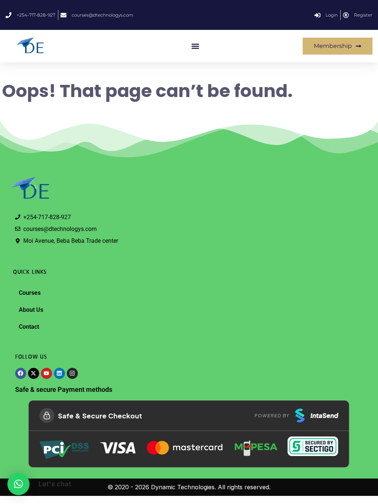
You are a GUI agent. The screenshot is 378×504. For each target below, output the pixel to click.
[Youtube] (46, 373)
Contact (29, 326)
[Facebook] (20, 373)
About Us (31, 309)
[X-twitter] (33, 373)
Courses (30, 292)
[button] (195, 46)
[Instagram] (72, 373)
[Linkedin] (59, 373)
